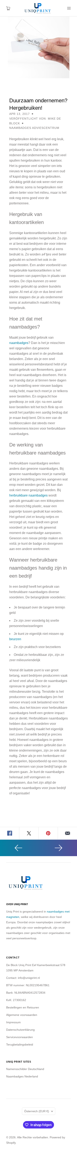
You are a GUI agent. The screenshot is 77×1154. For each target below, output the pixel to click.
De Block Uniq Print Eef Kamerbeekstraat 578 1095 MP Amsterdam (35, 967)
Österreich (36, 1111)
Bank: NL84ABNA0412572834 (25, 992)
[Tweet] (29, 833)
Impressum (13, 1022)
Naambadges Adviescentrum (34, 127)
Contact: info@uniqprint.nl (23, 977)
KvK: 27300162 (16, 1000)
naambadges (18, 343)
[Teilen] (9, 833)
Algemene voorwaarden (21, 1014)
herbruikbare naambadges (28, 495)
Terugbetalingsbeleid (19, 1044)
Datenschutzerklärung (20, 1029)
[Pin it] (48, 833)
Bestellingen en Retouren (22, 1007)
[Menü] (69, 8)
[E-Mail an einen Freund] (67, 833)
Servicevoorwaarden (19, 1037)
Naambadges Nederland (22, 1076)
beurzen (15, 639)
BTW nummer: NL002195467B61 (27, 985)
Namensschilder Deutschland (25, 1069)
